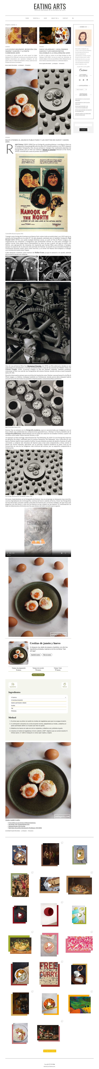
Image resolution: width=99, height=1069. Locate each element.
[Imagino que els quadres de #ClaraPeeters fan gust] (49, 1033)
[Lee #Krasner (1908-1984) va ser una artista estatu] (79, 944)
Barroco (6, 65)
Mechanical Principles (34, 366)
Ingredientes (13, 686)
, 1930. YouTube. (17, 826)
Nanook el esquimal (49, 149)
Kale (54, 1064)
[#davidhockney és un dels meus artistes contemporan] (79, 1004)
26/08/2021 (7, 46)
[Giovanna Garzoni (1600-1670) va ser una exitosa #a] (19, 944)
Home (27, 18)
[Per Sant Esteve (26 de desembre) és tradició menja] (19, 885)
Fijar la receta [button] (47, 655)
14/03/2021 (41, 46)
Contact (65, 18)
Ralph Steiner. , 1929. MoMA (25, 828)
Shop (45, 18)
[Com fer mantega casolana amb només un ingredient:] (79, 974)
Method (65, 686)
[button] (65, 697)
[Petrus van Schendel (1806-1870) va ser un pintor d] (49, 855)
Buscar (83, 129)
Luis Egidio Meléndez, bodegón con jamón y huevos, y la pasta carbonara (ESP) (21, 51)
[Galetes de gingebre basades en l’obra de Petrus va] (19, 855)
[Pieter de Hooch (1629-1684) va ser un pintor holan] (19, 1004)
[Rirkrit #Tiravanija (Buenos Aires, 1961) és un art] (49, 974)
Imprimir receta (35, 655)
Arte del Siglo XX (8, 830)
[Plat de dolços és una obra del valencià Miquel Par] (79, 885)
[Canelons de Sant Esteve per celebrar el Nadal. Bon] (79, 855)
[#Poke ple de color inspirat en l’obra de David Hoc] (49, 1004)
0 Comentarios (27, 65)
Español (10, 65)
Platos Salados (14, 65)
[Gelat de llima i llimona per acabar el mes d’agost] (79, 914)
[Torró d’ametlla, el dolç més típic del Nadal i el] (49, 885)
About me (54, 18)
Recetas (36, 18)
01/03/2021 (7, 137)
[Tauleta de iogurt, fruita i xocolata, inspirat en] (49, 944)
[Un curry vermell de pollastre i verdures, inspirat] (19, 974)
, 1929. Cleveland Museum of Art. (19, 824)
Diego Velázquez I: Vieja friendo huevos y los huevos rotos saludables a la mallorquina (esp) (54, 51)
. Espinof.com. (22, 822)
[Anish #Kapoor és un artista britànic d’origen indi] (49, 914)
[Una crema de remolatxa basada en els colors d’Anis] (19, 914)
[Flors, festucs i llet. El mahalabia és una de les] (19, 1033)
